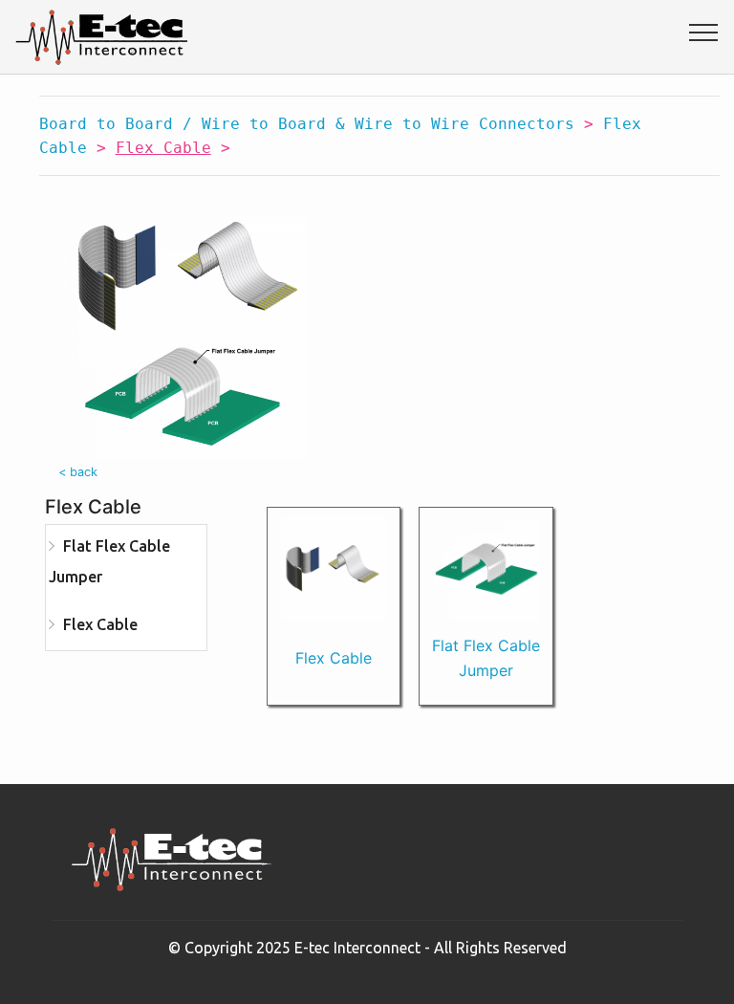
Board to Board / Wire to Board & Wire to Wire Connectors (306, 124)
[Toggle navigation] (704, 31)
